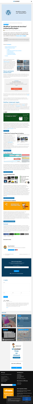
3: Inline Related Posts (10, 51)
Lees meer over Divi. (16, 90)
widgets (9, 128)
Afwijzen (27, 399)
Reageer (7, 307)
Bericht (4, 282)
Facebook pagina (19, 383)
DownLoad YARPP (6, 130)
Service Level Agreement (4, 379)
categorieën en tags (6, 61)
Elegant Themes (13, 82)
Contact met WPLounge (4, 376)
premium (12, 103)
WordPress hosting (3, 381)
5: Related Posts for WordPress (11, 54)
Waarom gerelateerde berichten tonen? (10, 46)
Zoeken (2, 383)
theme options (18, 105)
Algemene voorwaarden (4, 380)
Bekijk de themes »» (16, 88)
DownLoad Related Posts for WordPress (9, 221)
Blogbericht (8, 235)
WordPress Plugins (6, 24)
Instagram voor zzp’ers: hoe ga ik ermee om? (8, 318)
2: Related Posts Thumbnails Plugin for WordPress (14, 50)
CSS (7, 192)
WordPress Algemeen (5, 329)
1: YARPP (8, 49)
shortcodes (11, 128)
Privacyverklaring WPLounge (5, 377)
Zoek (16, 367)
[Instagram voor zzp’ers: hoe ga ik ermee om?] (9, 320)
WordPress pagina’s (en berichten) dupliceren (7, 332)
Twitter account (19, 384)
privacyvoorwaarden (20, 273)
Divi (21, 84)
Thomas (5, 339)
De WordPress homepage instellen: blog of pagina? (23, 318)
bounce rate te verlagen (21, 35)
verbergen (9, 44)
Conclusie (6, 55)
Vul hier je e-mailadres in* (16, 265)
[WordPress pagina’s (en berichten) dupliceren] (9, 334)
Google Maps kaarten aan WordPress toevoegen (23, 332)
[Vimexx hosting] (8, 393)
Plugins (12, 235)
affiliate (28, 94)
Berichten (5, 235)
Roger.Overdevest (7, 30)
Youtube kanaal (19, 382)
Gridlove (23, 104)
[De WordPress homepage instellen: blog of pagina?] (24, 320)
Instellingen (26, 401)
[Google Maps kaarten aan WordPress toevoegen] (24, 334)
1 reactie (14, 30)
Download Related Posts (7, 150)
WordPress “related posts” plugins (10, 47)
